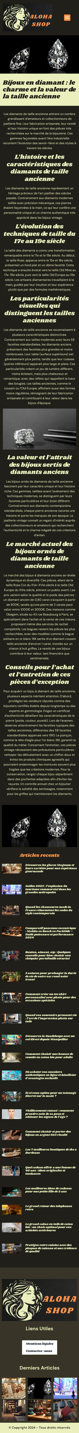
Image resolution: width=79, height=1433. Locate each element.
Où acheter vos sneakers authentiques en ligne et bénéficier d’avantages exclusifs (50, 1075)
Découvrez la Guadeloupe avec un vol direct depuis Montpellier (50, 1037)
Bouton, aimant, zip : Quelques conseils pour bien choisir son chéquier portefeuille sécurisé (48, 955)
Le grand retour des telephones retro (48, 1207)
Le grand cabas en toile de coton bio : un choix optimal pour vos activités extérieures (49, 1227)
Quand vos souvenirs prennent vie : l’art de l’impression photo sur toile (51, 1018)
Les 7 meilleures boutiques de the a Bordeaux (51, 1151)
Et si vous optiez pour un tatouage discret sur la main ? (50, 1094)
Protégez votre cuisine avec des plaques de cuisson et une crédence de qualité (51, 1248)
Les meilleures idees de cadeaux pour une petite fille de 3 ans (48, 1190)
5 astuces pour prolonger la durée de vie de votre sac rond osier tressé (50, 976)
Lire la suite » (34, 876)
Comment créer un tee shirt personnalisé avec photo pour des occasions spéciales (50, 997)
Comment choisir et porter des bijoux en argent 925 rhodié (48, 1133)
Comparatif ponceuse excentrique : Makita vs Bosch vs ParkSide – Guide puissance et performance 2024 (50, 933)
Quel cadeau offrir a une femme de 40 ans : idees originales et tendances (50, 1171)
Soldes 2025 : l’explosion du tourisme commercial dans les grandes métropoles (48, 889)
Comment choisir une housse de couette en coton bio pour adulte (49, 1055)
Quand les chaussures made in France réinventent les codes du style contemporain (48, 910)
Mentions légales (39, 1344)
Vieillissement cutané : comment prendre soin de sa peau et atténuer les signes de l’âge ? (49, 1114)
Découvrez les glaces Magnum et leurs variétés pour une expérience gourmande (51, 868)
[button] (67, 17)
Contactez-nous (39, 1351)
